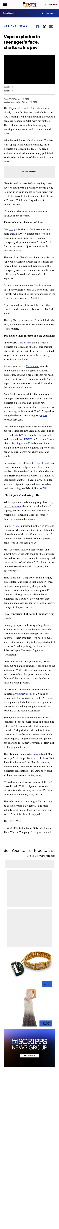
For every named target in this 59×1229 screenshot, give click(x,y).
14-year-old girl (40, 463)
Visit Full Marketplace (41, 855)
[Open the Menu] (5, 4)
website (36, 754)
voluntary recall (23, 693)
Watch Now (50, 5)
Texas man (25, 342)
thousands (37, 157)
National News (15, 26)
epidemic (45, 407)
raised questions (12, 506)
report (43, 415)
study (12, 229)
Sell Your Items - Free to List (29, 850)
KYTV (23, 435)
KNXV (28, 439)
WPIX (43, 488)
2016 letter (14, 525)
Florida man (32, 366)
